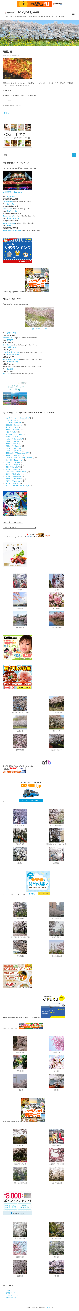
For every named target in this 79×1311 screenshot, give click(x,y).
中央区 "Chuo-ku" (12, 427)
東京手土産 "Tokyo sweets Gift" (17, 453)
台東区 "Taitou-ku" (13, 436)
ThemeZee (49, 1307)
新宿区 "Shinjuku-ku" (13, 448)
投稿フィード (10, 1293)
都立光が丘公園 (12, 362)
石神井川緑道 (11, 347)
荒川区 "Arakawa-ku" (13, 476)
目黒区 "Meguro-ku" (13, 469)
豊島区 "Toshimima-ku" (14, 481)
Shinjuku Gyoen (8, 345)
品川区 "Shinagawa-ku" (14, 439)
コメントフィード (12, 1295)
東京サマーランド (13, 211)
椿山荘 (6, 113)
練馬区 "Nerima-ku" (13, 474)
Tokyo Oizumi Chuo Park (11, 359)
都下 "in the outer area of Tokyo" (17, 486)
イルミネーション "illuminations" (18, 418)
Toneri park (7, 374)
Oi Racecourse (8, 201)
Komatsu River (44, 329)
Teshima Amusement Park (12, 230)
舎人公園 (10, 369)
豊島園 (9, 225)
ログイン (9, 1290)
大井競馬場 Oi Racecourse (12, 192)
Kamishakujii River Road (11, 352)
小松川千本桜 (34, 329)
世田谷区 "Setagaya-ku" (14, 425)
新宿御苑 (10, 340)
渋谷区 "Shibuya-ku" (13, 464)
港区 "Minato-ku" (12, 467)
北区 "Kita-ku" (11, 432)
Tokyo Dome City (9, 223)
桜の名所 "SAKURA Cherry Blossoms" (19, 457)
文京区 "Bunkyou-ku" (13, 446)
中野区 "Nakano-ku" (13, 429)
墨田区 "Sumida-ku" (13, 441)
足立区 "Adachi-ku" (13, 483)
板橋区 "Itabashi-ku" (13, 455)
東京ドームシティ (13, 218)
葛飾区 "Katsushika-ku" (14, 479)
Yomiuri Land (7, 209)
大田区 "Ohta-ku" (12, 443)
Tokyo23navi (28, 12)
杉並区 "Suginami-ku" (14, 450)
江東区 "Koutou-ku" (13, 462)
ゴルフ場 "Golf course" (14, 420)
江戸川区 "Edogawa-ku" (14, 460)
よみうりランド (12, 204)
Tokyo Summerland (9, 216)
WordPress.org (11, 1297)
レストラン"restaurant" (14, 422)
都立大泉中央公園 (13, 354)
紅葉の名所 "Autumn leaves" (16, 471)
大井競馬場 (11, 197)
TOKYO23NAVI (16, 55)
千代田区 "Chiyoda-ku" (14, 434)
